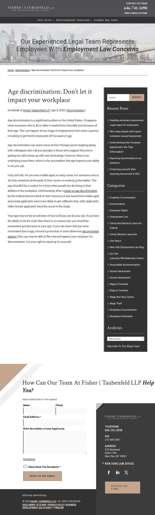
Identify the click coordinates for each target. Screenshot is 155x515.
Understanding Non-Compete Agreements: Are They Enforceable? (125, 147)
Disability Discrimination (122, 197)
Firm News (115, 240)
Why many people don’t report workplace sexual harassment (125, 134)
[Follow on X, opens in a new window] (126, 472)
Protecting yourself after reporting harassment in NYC (125, 171)
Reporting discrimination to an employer (125, 160)
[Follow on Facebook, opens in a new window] (108, 472)
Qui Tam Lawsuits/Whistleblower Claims (127, 256)
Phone (59, 405)
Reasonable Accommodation (125, 264)
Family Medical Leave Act (123, 234)
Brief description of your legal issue (43, 428)
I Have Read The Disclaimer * (44, 467)
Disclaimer (29, 459)
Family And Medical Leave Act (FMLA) (126, 225)
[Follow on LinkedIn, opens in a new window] (117, 472)
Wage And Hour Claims (122, 297)
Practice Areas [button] (83, 20)
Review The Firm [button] (119, 487)
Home (40, 20)
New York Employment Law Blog (127, 247)
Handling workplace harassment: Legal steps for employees (127, 122)
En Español (99, 20)
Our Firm (48, 20)
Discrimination (75, 110)
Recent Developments (65, 20)
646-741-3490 (135, 8)
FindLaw (59, 507)
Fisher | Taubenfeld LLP (43, 501)
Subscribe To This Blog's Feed (123, 346)
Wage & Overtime (119, 284)
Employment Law (119, 216)
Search (136, 97)
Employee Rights (119, 210)
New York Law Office (119, 463)
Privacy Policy (56, 505)
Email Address (32, 416)
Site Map (41, 505)
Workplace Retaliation (121, 316)
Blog (107, 20)
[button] (151, 493)
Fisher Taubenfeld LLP (36, 110)
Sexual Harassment (120, 271)
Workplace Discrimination (123, 309)
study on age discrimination (80, 190)
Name (26, 405)
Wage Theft (116, 303)
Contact (114, 20)
